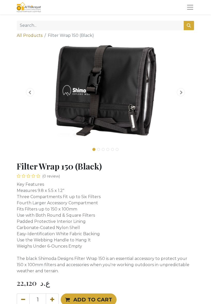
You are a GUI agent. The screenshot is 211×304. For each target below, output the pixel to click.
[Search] (188, 25)
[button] (30, 92)
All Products (29, 35)
